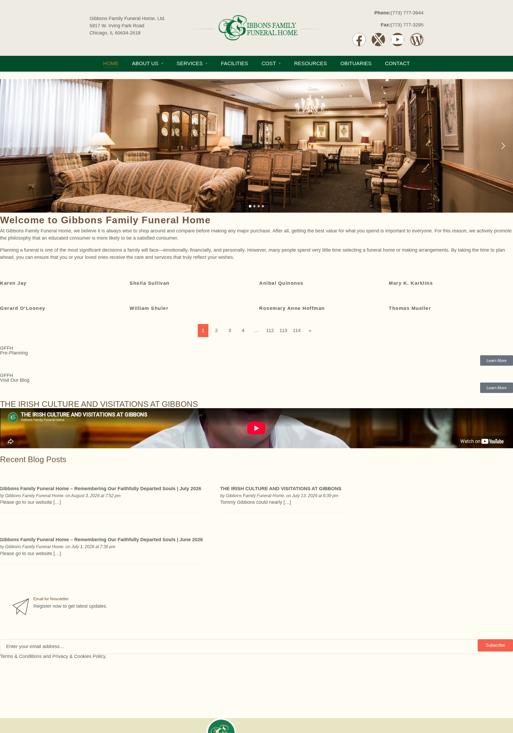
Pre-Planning (14, 353)
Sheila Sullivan (150, 283)
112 (270, 330)
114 (297, 330)
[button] (7, 146)
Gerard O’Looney (22, 308)
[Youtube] (397, 39)
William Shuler (149, 308)
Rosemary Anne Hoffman (292, 308)
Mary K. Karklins (411, 283)
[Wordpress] (416, 39)
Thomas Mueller (410, 308)
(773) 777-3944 (407, 12)
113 (283, 330)
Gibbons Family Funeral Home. (34, 495)
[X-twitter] (378, 39)
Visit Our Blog (14, 380)
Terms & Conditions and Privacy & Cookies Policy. (53, 656)
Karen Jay (13, 283)
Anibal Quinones (281, 283)
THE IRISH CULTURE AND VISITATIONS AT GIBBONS (281, 488)
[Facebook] (359, 39)
